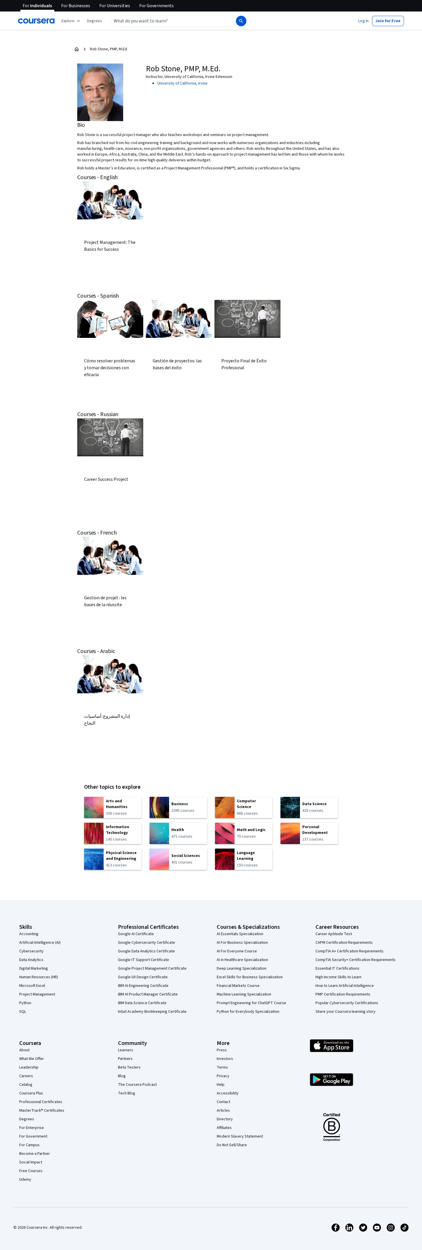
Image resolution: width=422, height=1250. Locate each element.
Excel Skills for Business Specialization (250, 977)
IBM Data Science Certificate (142, 1003)
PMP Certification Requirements (342, 994)
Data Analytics (31, 960)
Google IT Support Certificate (143, 960)
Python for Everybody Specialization (248, 1011)
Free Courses (30, 1171)
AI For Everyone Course (237, 951)
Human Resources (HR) (38, 977)
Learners (125, 1050)
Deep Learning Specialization (241, 968)
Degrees (26, 1119)
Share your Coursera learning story (345, 1011)
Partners (125, 1059)
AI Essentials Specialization (240, 934)
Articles (223, 1110)
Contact (223, 1102)
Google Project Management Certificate (152, 968)
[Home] (76, 49)
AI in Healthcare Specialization (242, 960)
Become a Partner (34, 1154)
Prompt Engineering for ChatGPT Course (251, 1003)
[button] (94, 21)
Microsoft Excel (32, 986)
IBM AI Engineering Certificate (143, 986)
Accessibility (228, 1093)
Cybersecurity (31, 951)
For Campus (29, 1145)
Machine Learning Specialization (244, 994)
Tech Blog (126, 1093)
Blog (122, 1076)
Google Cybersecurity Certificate (146, 942)
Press (222, 1050)
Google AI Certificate (136, 934)
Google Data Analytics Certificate (146, 951)
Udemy (25, 1179)
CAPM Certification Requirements (344, 942)
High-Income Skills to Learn (338, 977)
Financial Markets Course (238, 986)
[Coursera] (36, 21)
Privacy (223, 1076)
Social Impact (30, 1162)
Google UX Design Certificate (143, 977)
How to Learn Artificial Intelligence (344, 986)
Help (220, 1085)
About (24, 1050)
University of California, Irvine (182, 83)
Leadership (28, 1067)
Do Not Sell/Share (232, 1145)
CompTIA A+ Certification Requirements (349, 951)
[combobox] (166, 21)
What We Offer (31, 1059)
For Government (33, 1136)
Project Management (37, 994)
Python (25, 1003)
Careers (26, 1076)
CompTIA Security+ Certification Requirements (355, 960)
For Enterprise (31, 1128)
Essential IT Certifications (337, 968)
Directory (225, 1119)
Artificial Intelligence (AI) (40, 942)
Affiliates (224, 1128)
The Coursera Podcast (137, 1085)
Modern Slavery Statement (240, 1136)
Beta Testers (129, 1067)
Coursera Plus (31, 1093)
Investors (225, 1059)
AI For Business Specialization (242, 942)
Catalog (25, 1085)
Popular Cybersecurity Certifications (346, 1003)
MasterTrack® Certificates (41, 1110)
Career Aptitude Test (333, 934)
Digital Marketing (33, 968)
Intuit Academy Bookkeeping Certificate (152, 1011)
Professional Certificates (40, 1102)
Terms (222, 1067)
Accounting (28, 934)
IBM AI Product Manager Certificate (148, 994)
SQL (22, 1011)
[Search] (241, 21)
